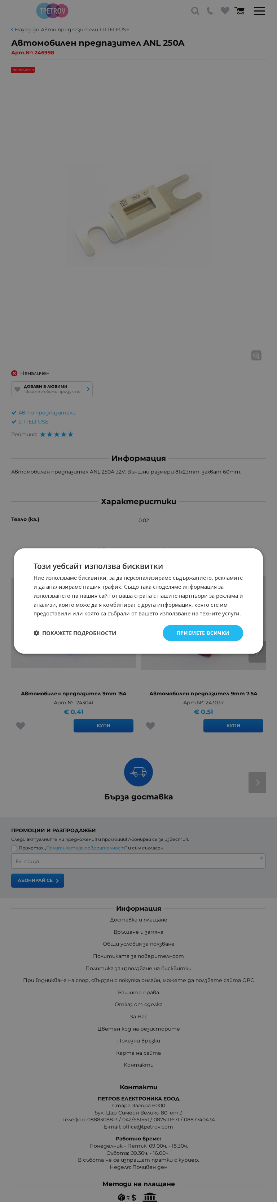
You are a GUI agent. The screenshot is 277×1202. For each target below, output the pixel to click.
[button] (75, 633)
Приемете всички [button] (203, 632)
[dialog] (138, 601)
